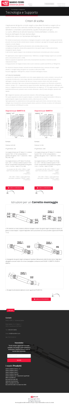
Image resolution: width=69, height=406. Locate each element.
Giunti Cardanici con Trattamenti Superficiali (17, 376)
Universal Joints (19, 320)
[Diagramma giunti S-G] (19, 125)
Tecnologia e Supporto (34, 402)
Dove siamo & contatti (48, 402)
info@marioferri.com (14, 333)
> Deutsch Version (61, 4)
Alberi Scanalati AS (11, 377)
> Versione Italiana (49, 4)
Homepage (18, 402)
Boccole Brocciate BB (12, 379)
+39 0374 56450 (30, 4)
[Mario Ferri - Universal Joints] (13, 3)
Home (7, 9)
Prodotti (27, 402)
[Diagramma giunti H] (47, 125)
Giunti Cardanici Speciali (12, 374)
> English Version (61, 6)
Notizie (41, 402)
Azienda (23, 402)
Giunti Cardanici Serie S (12, 370)
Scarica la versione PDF (15, 188)
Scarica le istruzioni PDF (42, 299)
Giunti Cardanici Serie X (12, 372)
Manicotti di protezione (12, 381)
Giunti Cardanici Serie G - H (13, 369)
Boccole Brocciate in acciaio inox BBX (16, 384)
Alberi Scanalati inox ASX (12, 383)
